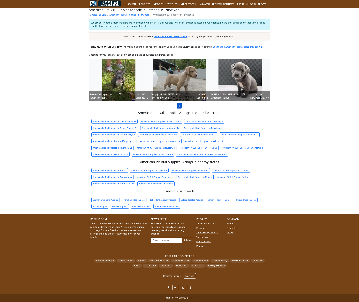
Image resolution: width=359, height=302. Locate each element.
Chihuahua (166, 265)
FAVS (263, 4)
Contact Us (232, 228)
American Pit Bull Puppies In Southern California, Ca (202, 154)
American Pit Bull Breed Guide (170, 36)
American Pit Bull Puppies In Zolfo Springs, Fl (114, 141)
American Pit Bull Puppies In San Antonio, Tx (243, 147)
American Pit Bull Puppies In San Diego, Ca (160, 141)
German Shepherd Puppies (105, 200)
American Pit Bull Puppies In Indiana (156, 183)
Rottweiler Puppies (141, 206)
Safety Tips (202, 237)
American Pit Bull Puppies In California (190, 170)
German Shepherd (105, 260)
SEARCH (131, 4)
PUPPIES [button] (145, 4)
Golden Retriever (181, 260)
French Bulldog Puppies (134, 200)
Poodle (141, 260)
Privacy (200, 228)
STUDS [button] (173, 4)
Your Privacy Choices (207, 232)
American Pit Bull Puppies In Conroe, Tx (160, 128)
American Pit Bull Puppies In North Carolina (113, 183)
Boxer (137, 265)
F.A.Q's (230, 232)
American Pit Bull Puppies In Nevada (195, 177)
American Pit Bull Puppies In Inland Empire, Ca (115, 128)
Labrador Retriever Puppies (163, 200)
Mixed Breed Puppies (246, 200)
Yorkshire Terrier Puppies (220, 200)
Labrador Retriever (159, 260)
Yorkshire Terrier (240, 260)
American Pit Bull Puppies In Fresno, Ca (198, 147)
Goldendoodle (201, 260)
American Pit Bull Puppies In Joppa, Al (110, 154)
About (230, 223)
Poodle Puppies (100, 206)
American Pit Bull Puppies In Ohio (233, 177)
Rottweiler (258, 260)
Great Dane (181, 265)
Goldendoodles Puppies (192, 200)
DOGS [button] (160, 4)
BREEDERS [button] (190, 4)
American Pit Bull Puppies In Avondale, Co (153, 154)
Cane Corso (197, 265)
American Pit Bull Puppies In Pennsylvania (112, 177)
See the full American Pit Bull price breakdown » (238, 46)
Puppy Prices (203, 246)
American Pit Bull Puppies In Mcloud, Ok (204, 141)
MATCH (206, 4)
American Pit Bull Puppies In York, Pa (198, 134)
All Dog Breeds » (216, 265)
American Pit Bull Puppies (167, 206)
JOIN (241, 4)
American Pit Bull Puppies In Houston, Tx (156, 147)
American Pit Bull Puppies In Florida (109, 170)
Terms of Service (205, 223)
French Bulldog (126, 260)
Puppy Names (203, 241)
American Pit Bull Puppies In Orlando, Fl (204, 121)
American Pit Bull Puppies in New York (129, 14)
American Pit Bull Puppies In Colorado (231, 170)
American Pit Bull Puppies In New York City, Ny (114, 121)
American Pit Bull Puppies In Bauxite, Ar (202, 128)
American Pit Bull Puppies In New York (149, 170)
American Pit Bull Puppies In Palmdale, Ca (161, 121)
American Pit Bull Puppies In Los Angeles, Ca (114, 134)
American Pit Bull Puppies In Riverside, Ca (112, 147)
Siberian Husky (220, 260)
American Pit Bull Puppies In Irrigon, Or (239, 134)
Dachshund (150, 265)
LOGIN (252, 4)
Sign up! (189, 275)
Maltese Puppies (119, 206)
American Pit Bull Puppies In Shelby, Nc (158, 134)
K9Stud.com (186, 298)
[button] (120, 94)
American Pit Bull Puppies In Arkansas (155, 177)
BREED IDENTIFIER (224, 4)
